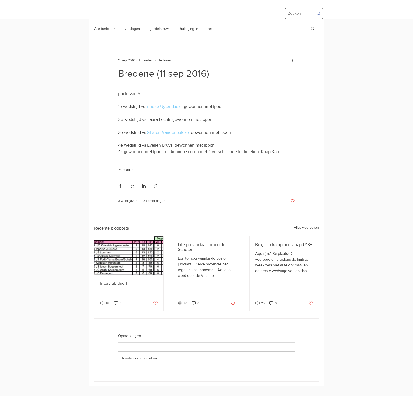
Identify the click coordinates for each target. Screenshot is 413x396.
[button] (312, 28)
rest (210, 29)
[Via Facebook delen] (120, 186)
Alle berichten (104, 29)
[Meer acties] (292, 60)
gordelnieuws (159, 29)
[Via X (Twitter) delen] (132, 186)
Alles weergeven (306, 227)
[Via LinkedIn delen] (143, 186)
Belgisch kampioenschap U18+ (283, 244)
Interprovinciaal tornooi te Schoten (201, 247)
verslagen (132, 29)
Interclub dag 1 (113, 283)
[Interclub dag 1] (128, 255)
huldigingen (189, 29)
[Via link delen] (155, 186)
